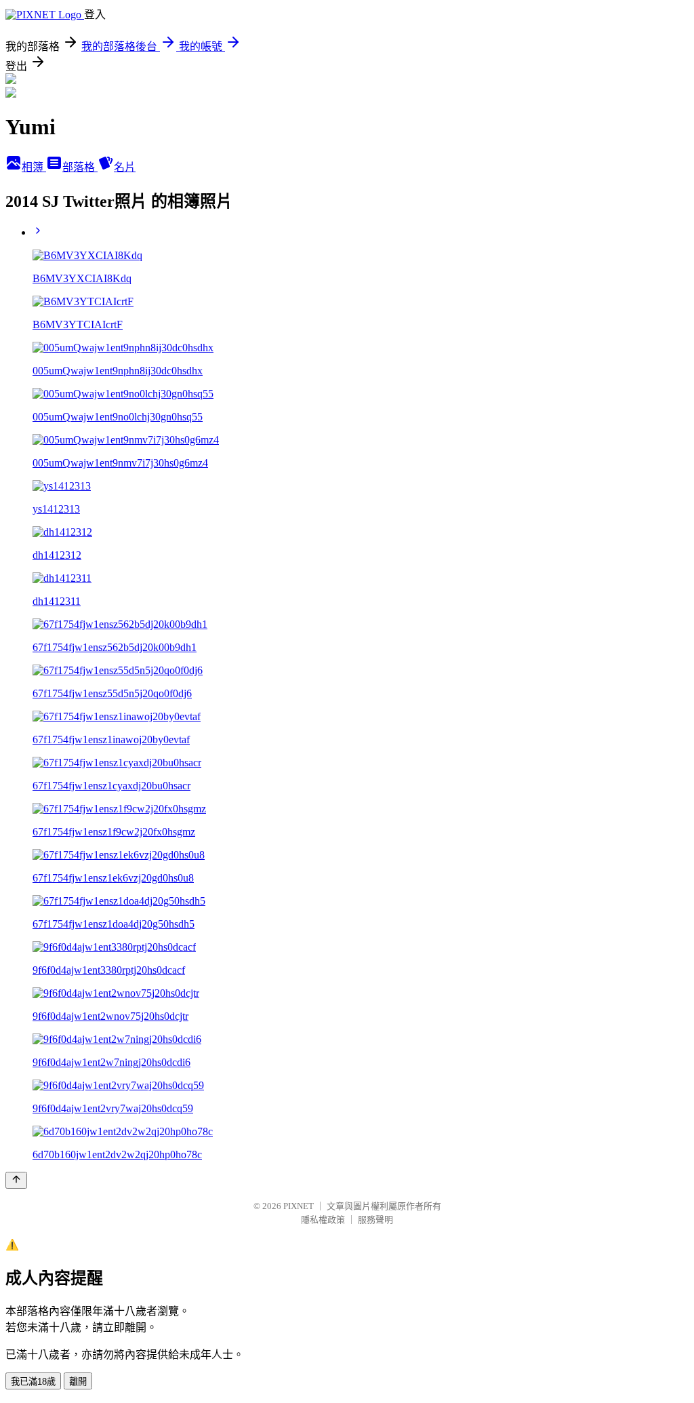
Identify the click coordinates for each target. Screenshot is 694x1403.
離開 (78, 1382)
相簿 (34, 167)
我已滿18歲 (33, 1382)
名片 (125, 167)
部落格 (80, 167)
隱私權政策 (323, 1219)
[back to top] (16, 1180)
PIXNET (298, 1206)
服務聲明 (375, 1219)
